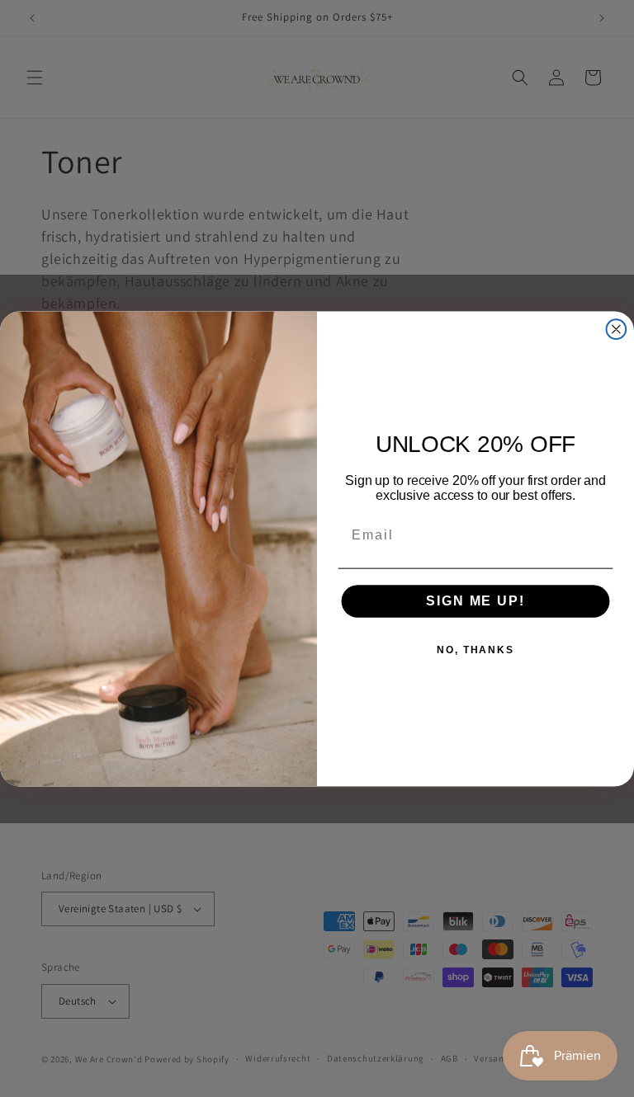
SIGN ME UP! (475, 601)
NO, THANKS (475, 650)
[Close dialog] (617, 329)
